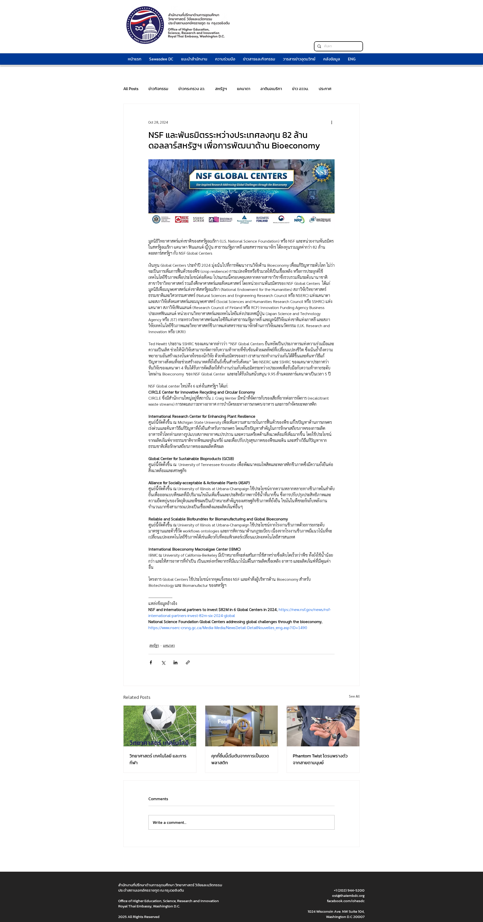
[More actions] (332, 122)
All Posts (130, 88)
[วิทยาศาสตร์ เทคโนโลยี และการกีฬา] (160, 726)
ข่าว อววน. (300, 88)
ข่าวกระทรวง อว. (191, 88)
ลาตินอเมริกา (271, 88)
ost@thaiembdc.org (348, 895)
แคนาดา (243, 88)
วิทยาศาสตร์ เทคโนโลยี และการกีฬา (158, 759)
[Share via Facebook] (150, 662)
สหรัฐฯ (221, 88)
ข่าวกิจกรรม (158, 88)
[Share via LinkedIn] (175, 662)
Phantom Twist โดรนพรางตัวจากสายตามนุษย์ (320, 759)
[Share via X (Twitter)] (163, 662)
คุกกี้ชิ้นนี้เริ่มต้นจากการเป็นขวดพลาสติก (240, 759)
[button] (225, 59)
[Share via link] (187, 662)
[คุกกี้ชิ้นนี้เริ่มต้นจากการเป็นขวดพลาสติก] (241, 726)
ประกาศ (325, 88)
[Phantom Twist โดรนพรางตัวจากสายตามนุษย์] (323, 726)
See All (354, 696)
